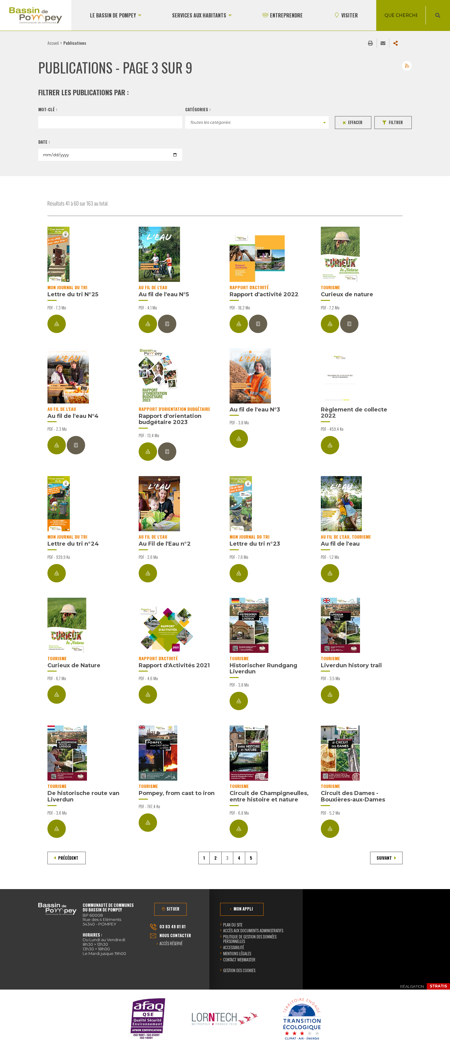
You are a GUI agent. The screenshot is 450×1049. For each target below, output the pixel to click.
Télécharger (56, 324)
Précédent (68, 858)
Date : (44, 141)
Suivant (385, 858)
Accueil (53, 43)
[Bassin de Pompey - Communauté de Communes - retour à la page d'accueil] (35, 15)
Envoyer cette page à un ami (383, 43)
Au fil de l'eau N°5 (164, 294)
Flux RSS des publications (407, 66)
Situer (173, 909)
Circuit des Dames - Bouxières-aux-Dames (353, 796)
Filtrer (396, 122)
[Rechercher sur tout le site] (438, 15)
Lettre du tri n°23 (255, 543)
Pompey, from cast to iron (177, 793)
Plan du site (232, 925)
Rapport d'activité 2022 (264, 294)
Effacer (355, 122)
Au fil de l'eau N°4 (73, 416)
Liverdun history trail (351, 665)
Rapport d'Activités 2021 (174, 665)
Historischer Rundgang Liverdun (263, 668)
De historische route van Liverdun (83, 796)
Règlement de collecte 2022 (354, 412)
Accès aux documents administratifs (253, 930)
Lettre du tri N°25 (72, 294)
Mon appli (243, 909)
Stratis (438, 986)
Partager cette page (395, 43)
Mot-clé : (47, 109)
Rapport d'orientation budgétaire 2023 (170, 419)
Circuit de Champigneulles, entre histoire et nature (269, 796)
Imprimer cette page (370, 43)
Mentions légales (237, 953)
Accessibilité (233, 947)
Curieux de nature (347, 294)
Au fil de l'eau (340, 543)
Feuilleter (167, 324)
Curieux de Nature (73, 665)
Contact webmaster (239, 959)
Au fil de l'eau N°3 (255, 409)
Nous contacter (175, 935)
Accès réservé (170, 943)
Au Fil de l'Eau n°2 (165, 543)
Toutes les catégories (210, 122)
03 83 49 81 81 (172, 926)
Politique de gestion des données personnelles (249, 938)
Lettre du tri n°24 (73, 543)
